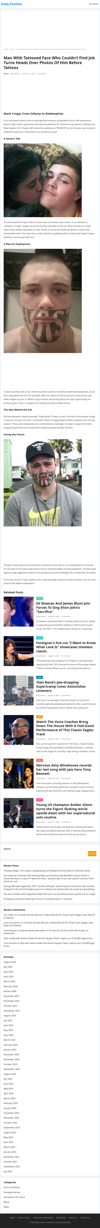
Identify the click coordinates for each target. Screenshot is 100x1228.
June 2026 (8, 971)
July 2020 (8, 1171)
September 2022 (12, 1166)
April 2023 (8, 1142)
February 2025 (11, 1044)
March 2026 (9, 981)
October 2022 (10, 1161)
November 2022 (11, 1156)
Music (7, 1202)
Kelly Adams (15, 73)
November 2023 (11, 1117)
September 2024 (12, 1069)
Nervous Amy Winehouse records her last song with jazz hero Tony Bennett (64, 769)
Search (7, 848)
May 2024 (8, 1088)
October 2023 (10, 1122)
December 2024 (11, 1054)
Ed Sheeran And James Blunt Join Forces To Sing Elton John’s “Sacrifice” (63, 607)
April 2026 (8, 976)
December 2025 (11, 996)
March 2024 (9, 1098)
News (13, 49)
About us (73, 1218)
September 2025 (12, 1010)
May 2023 (8, 1137)
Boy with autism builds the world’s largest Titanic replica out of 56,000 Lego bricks (52, 938)
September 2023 (12, 1127)
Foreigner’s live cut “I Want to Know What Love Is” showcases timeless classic (66, 647)
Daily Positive (11, 4)
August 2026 (10, 962)
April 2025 (8, 1035)
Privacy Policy (24, 1218)
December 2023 (11, 1113)
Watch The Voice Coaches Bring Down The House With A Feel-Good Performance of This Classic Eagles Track (65, 728)
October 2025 (10, 1005)
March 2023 (9, 1147)
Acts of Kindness (12, 1187)
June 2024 (8, 1083)
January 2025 (10, 1049)
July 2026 (8, 966)
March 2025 (9, 1039)
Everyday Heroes (12, 1192)
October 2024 (10, 1064)
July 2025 (8, 1020)
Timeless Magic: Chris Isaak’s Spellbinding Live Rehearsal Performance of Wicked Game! (47, 870)
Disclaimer (61, 1218)
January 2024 (10, 1108)
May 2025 (8, 1030)
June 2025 (8, 1025)
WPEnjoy (67, 1222)
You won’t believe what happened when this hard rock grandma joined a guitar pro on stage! (49, 894)
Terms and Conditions (43, 1218)
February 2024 (11, 1103)
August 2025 (10, 1015)
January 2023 (10, 1151)
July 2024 (8, 1078)
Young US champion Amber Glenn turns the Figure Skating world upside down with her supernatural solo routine (65, 810)
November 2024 (11, 1059)
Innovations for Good (14, 1197)
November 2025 (11, 1001)
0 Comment (41, 73)
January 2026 (10, 991)
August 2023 (10, 1132)
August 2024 (10, 1074)
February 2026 (11, 986)
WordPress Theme (54, 1222)
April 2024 (8, 1093)
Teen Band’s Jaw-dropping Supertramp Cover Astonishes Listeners (61, 686)
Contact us (85, 1218)
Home (6, 49)
